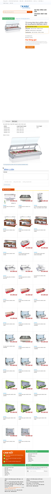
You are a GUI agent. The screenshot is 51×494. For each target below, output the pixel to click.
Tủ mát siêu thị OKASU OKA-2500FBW (40, 324)
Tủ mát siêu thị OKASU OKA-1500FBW (40, 348)
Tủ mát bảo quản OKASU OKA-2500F (9, 418)
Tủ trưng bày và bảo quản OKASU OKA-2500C (24, 254)
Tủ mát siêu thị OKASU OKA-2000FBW (9, 347)
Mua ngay (30, 47)
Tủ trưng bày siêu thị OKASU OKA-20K (24, 277)
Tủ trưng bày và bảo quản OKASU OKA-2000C (39, 254)
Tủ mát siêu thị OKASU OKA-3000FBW (24, 324)
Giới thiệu (40, 1)
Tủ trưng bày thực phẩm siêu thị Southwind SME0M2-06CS (15, 164)
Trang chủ (5, 1)
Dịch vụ (35, 1)
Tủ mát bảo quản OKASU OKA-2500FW (9, 395)
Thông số (8, 121)
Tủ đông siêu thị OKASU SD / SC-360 (24, 207)
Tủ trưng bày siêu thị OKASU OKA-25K (9, 277)
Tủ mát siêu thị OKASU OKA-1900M (40, 230)
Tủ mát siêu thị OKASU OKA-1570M (9, 254)
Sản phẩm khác (8, 189)
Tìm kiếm (30, 11)
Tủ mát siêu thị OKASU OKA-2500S (24, 301)
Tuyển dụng (5, 3)
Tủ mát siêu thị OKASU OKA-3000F (9, 442)
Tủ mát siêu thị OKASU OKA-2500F (24, 442)
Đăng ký (45, 471)
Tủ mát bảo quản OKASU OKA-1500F (40, 418)
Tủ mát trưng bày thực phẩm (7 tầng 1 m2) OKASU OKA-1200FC (40, 207)
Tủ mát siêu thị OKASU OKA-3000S (9, 301)
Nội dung (5, 172)
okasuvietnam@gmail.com (35, 468)
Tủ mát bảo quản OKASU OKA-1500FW (40, 395)
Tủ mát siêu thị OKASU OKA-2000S (40, 301)
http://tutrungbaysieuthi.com (15, 487)
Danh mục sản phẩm (8, 18)
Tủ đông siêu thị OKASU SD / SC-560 (24, 348)
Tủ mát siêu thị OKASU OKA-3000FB (9, 371)
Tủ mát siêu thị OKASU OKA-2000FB (40, 371)
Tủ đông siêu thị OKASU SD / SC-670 (9, 207)
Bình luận (14, 121)
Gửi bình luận (7, 184)
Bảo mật (21, 1)
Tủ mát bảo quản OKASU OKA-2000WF (25, 395)
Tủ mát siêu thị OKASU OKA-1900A (9, 230)
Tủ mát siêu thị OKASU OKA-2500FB (24, 371)
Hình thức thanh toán (13, 1)
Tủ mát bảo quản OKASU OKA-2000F (25, 418)
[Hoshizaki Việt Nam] (25, 6)
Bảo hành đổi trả (28, 1)
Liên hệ (11, 3)
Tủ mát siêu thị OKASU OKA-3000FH (40, 276)
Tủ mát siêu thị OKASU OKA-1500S (9, 324)
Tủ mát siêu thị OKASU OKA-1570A (24, 230)
